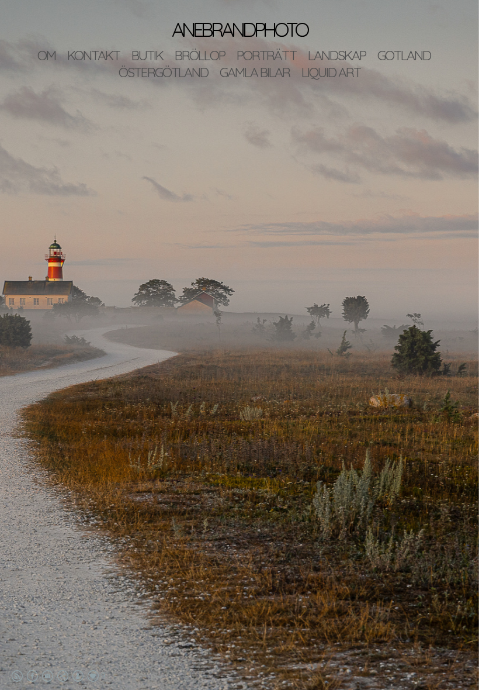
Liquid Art (330, 72)
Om (46, 55)
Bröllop (200, 55)
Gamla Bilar (255, 72)
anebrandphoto (239, 29)
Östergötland (163, 72)
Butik (147, 55)
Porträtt (266, 55)
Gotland (404, 55)
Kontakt (93, 55)
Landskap (337, 55)
